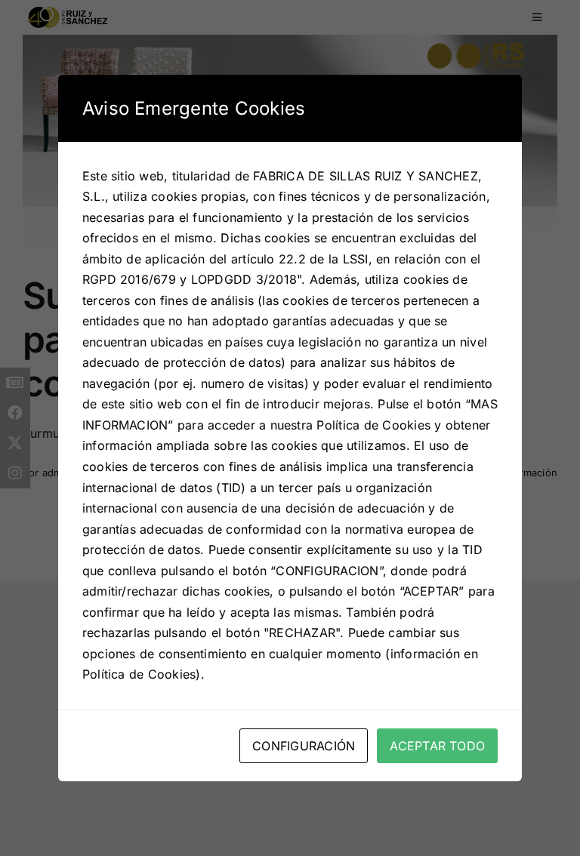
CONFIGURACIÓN (303, 745)
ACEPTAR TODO (437, 745)
